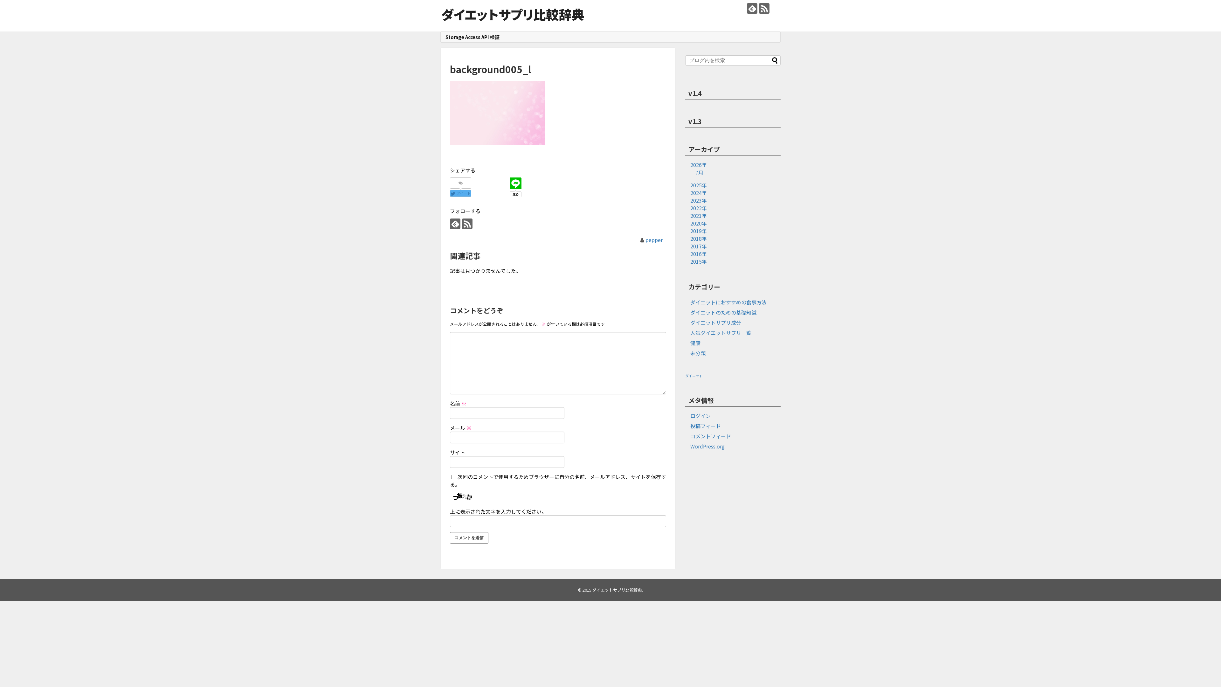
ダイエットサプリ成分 (715, 322)
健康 (695, 343)
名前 (458, 403)
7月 (699, 172)
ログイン (700, 416)
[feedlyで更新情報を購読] (752, 8)
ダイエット (694, 375)
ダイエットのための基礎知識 (723, 312)
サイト (457, 452)
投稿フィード (705, 426)
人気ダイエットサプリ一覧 (720, 333)
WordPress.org (707, 446)
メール (461, 428)
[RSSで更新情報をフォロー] (764, 8)
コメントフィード (710, 436)
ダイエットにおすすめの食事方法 (728, 302)
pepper (654, 240)
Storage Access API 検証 (472, 37)
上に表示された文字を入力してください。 (498, 511)
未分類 (698, 353)
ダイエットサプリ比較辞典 (512, 14)
